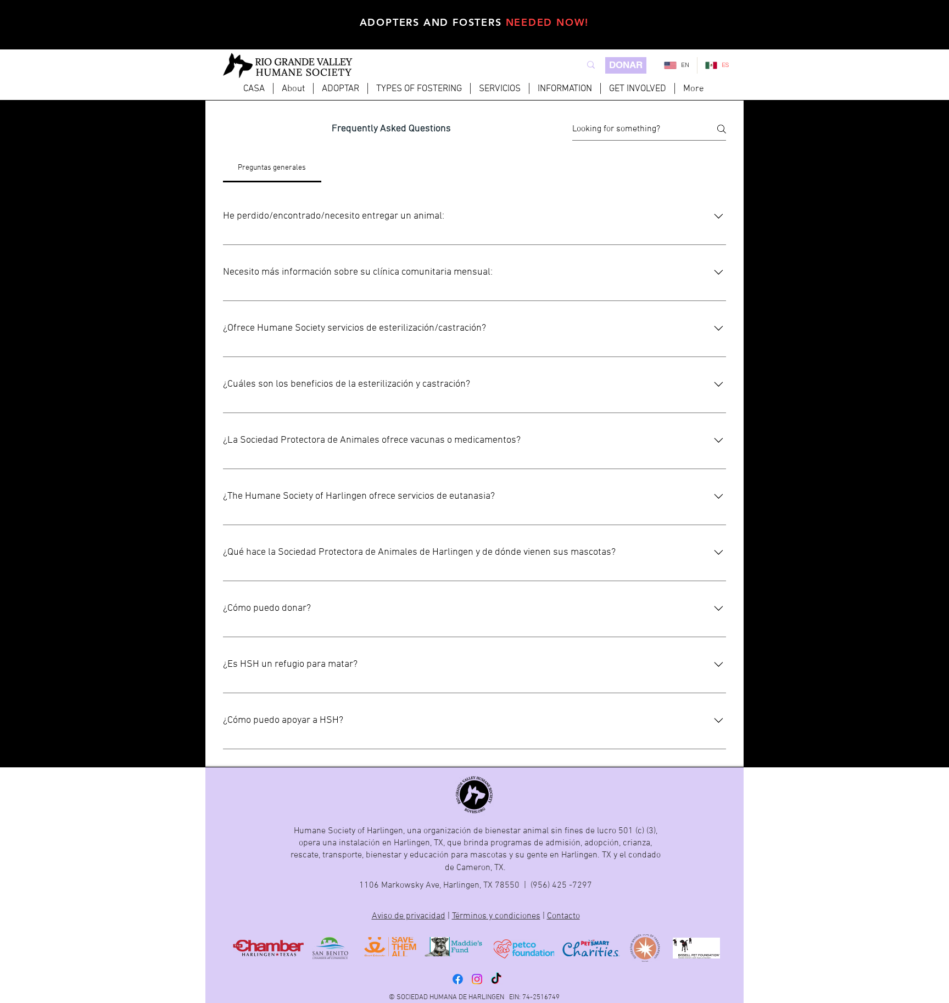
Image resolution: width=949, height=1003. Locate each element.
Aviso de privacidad (408, 916)
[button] (340, 88)
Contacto (563, 916)
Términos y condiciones (496, 916)
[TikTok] (496, 979)
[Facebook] (458, 979)
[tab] (272, 168)
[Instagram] (477, 979)
